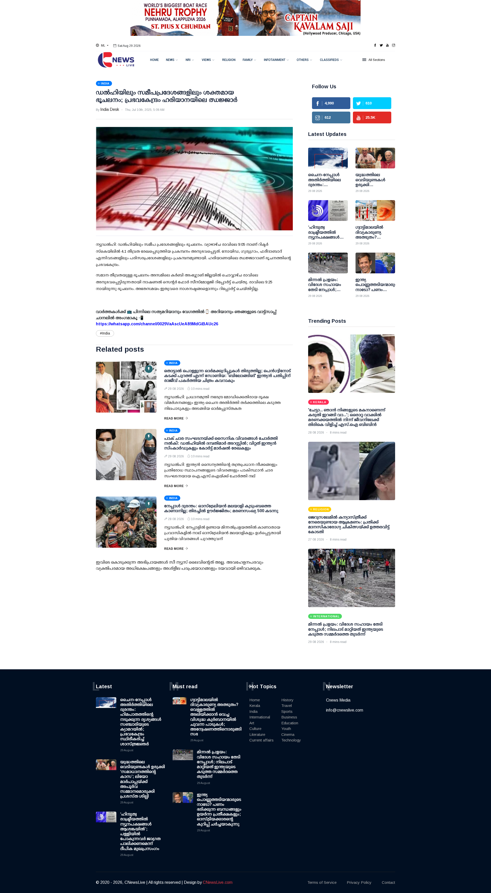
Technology (291, 740)
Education (289, 723)
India (253, 711)
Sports (287, 711)
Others (303, 60)
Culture (255, 728)
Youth (286, 728)
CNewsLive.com (217, 882)
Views (206, 60)
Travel (286, 705)
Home (154, 60)
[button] (102, 45)
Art (251, 723)
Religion (229, 60)
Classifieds (329, 60)
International (259, 717)
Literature (257, 734)
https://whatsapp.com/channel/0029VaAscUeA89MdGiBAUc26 (157, 324)
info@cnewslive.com (344, 710)
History (287, 700)
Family (248, 60)
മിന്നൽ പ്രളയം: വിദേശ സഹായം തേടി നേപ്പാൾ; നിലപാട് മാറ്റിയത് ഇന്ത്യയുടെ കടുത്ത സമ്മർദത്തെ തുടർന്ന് (345, 629)
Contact (388, 882)
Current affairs (261, 740)
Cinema (287, 734)
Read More (174, 418)
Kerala (254, 705)
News (170, 60)
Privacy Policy (359, 882)
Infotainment (274, 60)
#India (105, 333)
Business (289, 717)
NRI (188, 60)
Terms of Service (322, 882)
